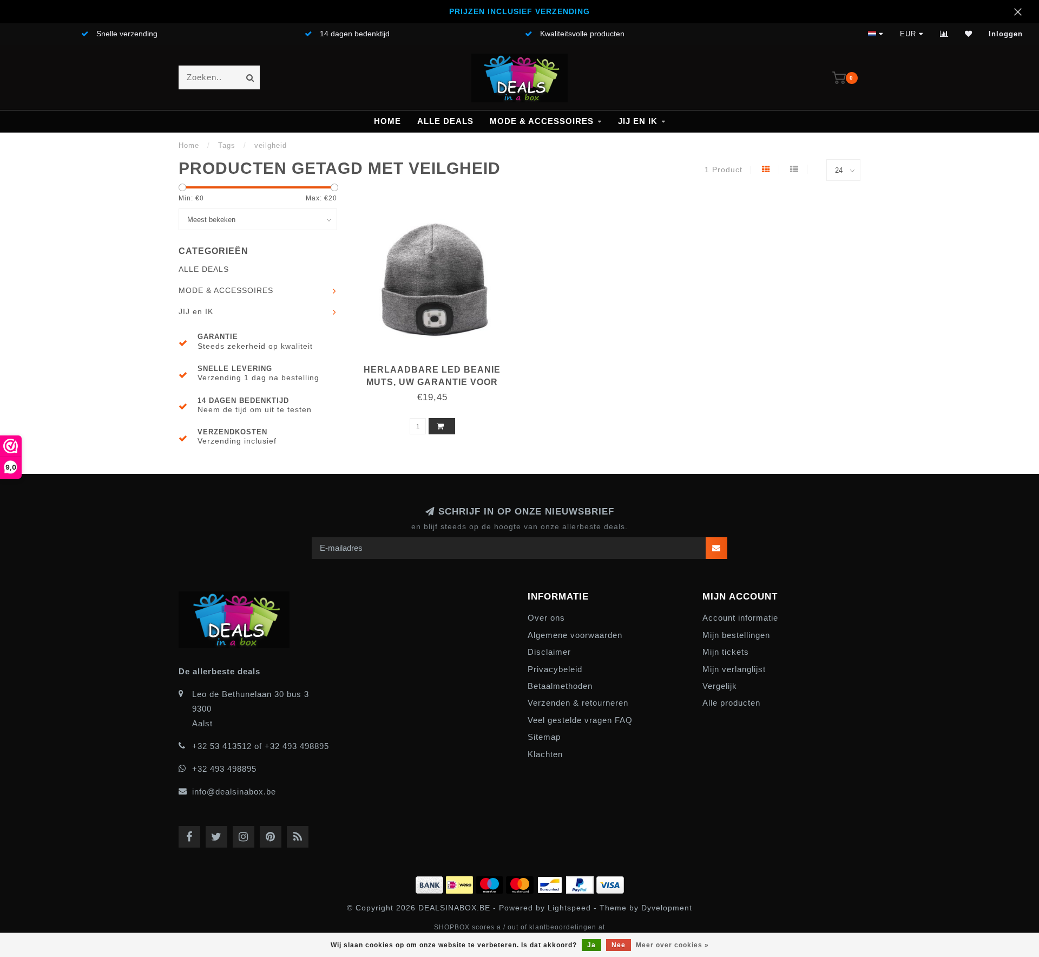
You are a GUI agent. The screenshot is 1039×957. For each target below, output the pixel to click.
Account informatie (740, 617)
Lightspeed (569, 908)
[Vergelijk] (944, 34)
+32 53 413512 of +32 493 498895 (260, 746)
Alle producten (731, 702)
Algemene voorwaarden (575, 635)
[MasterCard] (521, 883)
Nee (618, 945)
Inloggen (1006, 34)
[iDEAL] (461, 883)
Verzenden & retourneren (578, 702)
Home (387, 121)
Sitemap (544, 736)
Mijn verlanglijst (734, 669)
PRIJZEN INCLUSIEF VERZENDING (519, 12)
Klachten (545, 754)
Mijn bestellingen (736, 635)
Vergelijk (719, 686)
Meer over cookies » (672, 945)
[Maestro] (491, 883)
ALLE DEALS (445, 121)
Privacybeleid (555, 669)
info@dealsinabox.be (234, 791)
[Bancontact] (551, 883)
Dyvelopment (666, 908)
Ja (591, 945)
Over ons (546, 617)
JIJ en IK (637, 121)
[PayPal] (581, 883)
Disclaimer (549, 651)
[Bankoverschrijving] (431, 883)
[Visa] (610, 883)
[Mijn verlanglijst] (968, 34)
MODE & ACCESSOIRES (542, 121)
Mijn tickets (725, 651)
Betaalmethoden (560, 686)
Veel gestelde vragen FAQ (580, 720)
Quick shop (437, 366)
